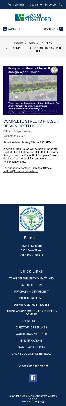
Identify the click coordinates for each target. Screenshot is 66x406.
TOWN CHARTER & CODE (31, 347)
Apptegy (39, 401)
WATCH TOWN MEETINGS (31, 334)
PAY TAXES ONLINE (31, 285)
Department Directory (43, 4)
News (49, 42)
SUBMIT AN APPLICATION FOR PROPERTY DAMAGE (31, 313)
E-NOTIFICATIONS (31, 340)
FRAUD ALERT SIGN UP (31, 298)
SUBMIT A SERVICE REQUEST (31, 304)
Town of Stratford (26, 42)
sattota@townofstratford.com (20, 171)
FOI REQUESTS (31, 321)
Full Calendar (16, 4)
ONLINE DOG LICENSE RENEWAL (31, 353)
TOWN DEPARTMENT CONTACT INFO (31, 278)
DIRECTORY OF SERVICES (31, 327)
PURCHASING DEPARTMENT (31, 291)
